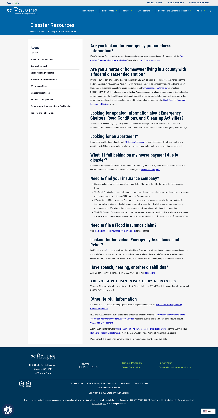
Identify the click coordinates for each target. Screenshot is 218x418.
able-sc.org (150, 273)
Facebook (80, 367)
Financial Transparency (42, 99)
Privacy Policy (165, 363)
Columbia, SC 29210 (43, 369)
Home (33, 31)
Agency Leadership (40, 66)
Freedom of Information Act (44, 79)
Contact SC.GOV (141, 383)
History (34, 53)
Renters (125, 11)
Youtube (97, 367)
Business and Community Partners (173, 11)
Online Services (175, 3)
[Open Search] (210, 11)
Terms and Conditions (132, 363)
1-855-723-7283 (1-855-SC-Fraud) (142, 400)
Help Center (125, 383)
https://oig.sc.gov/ (99, 404)
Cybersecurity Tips (199, 3)
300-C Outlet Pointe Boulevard (43, 365)
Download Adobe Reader (109, 387)
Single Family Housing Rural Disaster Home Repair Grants (140, 329)
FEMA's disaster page (150, 169)
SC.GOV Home (76, 383)
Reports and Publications (42, 113)
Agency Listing (154, 3)
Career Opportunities (132, 367)
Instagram (85, 367)
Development (144, 11)
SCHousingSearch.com (135, 142)
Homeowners (108, 11)
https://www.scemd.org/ (149, 60)
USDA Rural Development (101, 323)
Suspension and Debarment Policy (175, 367)
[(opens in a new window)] (13, 3)
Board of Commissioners (43, 59)
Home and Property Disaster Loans (105, 333)
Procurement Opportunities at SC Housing (51, 106)
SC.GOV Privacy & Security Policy (101, 383)
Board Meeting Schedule (42, 73)
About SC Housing (47, 31)
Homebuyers (88, 11)
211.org (109, 250)
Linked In (89, 367)
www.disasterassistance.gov (155, 88)
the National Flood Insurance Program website (115, 231)
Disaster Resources (40, 93)
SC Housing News (39, 86)
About (199, 11)
